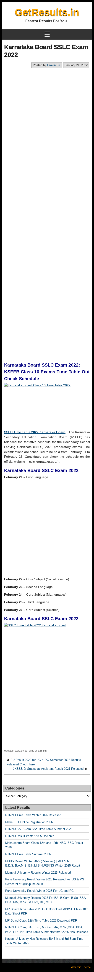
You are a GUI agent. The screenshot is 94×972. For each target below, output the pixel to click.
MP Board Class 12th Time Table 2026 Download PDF (41, 920)
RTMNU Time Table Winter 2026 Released (33, 815)
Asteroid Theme (81, 967)
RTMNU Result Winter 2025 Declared (29, 836)
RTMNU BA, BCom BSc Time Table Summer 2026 (38, 829)
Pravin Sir (53, 65)
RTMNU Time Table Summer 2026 (28, 854)
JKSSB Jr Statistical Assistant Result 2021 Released (48, 768)
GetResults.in (47, 12)
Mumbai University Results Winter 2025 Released (38, 872)
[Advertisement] (47, 117)
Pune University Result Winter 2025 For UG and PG (39, 890)
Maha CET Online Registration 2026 (29, 822)
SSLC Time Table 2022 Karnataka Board (34, 432)
